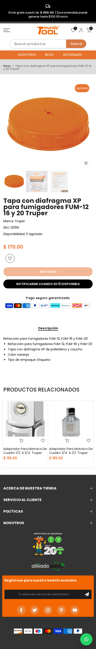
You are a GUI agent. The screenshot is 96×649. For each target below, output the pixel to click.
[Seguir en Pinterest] (61, 610)
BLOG (49, 54)
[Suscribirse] (86, 594)
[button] (86, 639)
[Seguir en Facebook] (21, 610)
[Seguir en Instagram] (48, 610)
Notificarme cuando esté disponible (48, 284)
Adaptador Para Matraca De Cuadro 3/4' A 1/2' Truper (71, 451)
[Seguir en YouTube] (74, 610)
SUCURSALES (72, 54)
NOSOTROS (27, 54)
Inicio (7, 65)
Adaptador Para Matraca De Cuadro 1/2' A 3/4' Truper (25, 451)
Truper (20, 221)
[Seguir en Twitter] (34, 610)
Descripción (48, 328)
